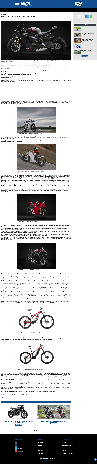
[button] (81, 9)
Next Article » (13, 397)
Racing (22, 9)
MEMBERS (63, 9)
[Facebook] (86, 16)
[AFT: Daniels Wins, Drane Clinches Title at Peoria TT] (77, 46)
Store (39, 9)
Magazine (29, 9)
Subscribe (34, 451)
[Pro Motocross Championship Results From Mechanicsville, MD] (77, 40)
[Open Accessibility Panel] (95, 459)
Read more (19, 424)
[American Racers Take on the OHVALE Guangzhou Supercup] (77, 29)
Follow (34, 445)
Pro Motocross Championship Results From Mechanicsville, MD (87, 40)
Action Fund (46, 9)
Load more (84, 56)
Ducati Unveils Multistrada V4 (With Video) (54, 421)
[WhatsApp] (91, 16)
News (17, 9)
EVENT (35, 9)
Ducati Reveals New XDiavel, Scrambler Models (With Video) (19, 422)
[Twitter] (88, 16)
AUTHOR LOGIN (47, 460)
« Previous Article (4, 397)
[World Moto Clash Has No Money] (77, 52)
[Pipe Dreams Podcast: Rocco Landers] (77, 35)
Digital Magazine (56, 9)
